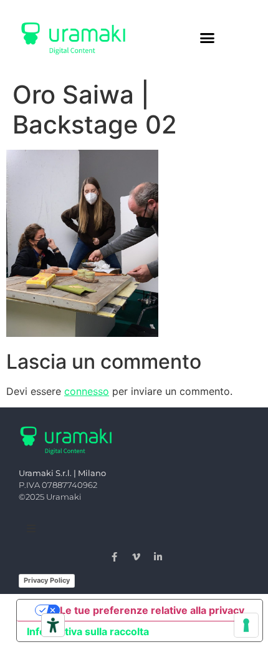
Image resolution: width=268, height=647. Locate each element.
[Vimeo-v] (136, 556)
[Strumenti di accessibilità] (53, 625)
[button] (207, 37)
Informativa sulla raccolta (88, 631)
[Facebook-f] (114, 556)
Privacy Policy (47, 580)
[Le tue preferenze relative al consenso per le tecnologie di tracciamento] (246, 625)
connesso (86, 391)
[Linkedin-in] (158, 556)
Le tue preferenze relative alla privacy (152, 610)
